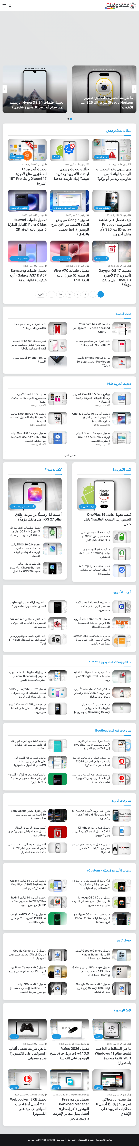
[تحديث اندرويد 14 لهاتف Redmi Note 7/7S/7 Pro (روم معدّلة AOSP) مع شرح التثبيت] (57, 902)
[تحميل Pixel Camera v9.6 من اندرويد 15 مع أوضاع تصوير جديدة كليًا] (57, 971)
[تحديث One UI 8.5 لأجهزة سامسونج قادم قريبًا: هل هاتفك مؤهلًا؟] (57, 398)
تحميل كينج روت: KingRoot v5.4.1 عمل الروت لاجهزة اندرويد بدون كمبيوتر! (91, 831)
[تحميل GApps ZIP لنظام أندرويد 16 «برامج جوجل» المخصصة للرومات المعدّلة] (121, 623)
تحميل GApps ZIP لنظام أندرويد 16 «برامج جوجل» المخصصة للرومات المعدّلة (92, 622)
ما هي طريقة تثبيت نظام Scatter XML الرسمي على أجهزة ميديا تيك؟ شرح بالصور (91, 639)
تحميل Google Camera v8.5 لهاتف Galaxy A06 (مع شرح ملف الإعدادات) (93, 987)
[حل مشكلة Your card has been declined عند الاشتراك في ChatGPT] (121, 328)
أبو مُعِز (126, 164)
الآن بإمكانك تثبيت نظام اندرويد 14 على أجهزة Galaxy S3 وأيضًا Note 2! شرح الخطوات (91, 884)
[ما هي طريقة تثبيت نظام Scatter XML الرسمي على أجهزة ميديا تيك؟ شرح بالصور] (121, 640)
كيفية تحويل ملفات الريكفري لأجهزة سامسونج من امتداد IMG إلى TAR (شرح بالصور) (92, 744)
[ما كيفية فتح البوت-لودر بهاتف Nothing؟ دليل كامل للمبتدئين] (122, 553)
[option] (104, 89)
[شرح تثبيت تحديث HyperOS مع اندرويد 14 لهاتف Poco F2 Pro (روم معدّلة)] (121, 918)
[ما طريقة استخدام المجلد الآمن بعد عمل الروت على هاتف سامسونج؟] (121, 606)
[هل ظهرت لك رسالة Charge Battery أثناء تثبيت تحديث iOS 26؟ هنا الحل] (52, 568)
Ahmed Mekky (37, 1094)
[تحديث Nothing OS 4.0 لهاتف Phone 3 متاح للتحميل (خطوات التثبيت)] (57, 418)
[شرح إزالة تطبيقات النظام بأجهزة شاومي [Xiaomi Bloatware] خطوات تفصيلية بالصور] (57, 675)
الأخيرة (41, 294)
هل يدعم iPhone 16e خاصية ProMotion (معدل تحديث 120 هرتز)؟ (92, 361)
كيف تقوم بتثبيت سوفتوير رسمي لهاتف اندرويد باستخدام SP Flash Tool (27, 639)
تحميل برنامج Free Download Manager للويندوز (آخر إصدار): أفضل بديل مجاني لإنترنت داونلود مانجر (71, 1108)
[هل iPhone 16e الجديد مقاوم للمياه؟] (57, 362)
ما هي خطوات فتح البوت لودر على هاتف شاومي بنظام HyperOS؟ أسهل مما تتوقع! (29, 761)
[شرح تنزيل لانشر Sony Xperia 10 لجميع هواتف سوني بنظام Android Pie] (57, 815)
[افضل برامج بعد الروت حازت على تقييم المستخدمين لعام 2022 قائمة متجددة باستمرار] (57, 847)
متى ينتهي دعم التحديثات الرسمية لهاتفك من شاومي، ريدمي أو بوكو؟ (113, 174)
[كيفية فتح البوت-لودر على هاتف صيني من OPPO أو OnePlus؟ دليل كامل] (122, 537)
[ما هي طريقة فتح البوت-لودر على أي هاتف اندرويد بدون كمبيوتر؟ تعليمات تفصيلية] (121, 779)
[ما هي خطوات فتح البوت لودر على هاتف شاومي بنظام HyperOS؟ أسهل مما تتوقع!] (57, 762)
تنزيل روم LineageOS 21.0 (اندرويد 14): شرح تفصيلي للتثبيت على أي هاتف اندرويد (91, 901)
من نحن (30, 1139)
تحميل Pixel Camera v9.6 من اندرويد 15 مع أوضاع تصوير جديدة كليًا (27, 971)
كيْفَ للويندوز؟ (122, 1010)
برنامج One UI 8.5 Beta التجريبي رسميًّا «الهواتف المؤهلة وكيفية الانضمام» (91, 397)
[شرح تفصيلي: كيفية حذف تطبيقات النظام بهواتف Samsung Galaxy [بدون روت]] (121, 708)
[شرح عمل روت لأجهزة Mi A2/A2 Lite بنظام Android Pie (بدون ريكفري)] (121, 815)
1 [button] (71, 119)
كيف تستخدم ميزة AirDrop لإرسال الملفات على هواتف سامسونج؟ (94, 569)
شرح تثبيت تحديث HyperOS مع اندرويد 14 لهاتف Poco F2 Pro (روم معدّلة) (92, 918)
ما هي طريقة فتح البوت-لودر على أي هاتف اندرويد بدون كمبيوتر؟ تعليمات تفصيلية (91, 778)
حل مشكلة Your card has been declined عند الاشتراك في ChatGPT (91, 327)
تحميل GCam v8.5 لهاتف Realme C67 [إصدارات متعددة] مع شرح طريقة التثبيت (28, 987)
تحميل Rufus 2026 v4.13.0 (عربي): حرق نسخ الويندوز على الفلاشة (69, 1053)
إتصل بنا (72, 1139)
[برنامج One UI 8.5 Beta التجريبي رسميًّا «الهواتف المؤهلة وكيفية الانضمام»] (121, 398)
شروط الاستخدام (86, 1139)
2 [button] (68, 119)
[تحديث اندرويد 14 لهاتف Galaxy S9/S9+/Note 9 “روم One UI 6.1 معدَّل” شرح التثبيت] (57, 885)
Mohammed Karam (77, 1094)
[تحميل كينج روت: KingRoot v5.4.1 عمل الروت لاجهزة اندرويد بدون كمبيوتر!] (121, 831)
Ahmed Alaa (80, 1044)
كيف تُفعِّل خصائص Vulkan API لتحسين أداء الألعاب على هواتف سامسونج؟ (28, 622)
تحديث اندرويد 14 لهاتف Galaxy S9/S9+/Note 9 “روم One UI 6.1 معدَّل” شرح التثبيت (28, 884)
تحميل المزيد (70, 455)
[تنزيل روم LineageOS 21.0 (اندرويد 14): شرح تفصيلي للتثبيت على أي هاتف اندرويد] (121, 902)
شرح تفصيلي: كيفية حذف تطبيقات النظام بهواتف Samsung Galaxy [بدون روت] (92, 708)
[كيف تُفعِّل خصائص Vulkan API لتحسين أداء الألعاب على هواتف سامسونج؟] (57, 623)
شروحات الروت (121, 800)
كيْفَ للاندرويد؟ (122, 469)
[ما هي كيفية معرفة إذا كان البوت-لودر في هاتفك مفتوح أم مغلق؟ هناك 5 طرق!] (57, 779)
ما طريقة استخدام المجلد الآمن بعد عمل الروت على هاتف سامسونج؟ (93, 606)
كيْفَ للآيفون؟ (53, 469)
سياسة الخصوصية (104, 1139)
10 (69, 294)
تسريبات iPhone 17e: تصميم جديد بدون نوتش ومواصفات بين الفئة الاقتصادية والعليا (28, 344)
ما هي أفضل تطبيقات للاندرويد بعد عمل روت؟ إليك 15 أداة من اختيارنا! (91, 848)
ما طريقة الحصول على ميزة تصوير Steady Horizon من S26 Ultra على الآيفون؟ (106, 102)
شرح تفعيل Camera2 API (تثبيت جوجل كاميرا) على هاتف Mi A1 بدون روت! (27, 708)
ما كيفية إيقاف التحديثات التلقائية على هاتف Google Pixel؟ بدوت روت (92, 675)
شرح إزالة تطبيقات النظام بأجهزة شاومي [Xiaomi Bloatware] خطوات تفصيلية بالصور (27, 675)
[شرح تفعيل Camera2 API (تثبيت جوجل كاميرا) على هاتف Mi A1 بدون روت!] (57, 709)
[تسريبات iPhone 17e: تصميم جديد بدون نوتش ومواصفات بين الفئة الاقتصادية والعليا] (57, 345)
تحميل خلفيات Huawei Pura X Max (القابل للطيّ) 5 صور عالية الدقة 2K (27, 224)
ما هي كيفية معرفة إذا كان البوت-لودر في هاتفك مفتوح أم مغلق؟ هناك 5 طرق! (27, 778)
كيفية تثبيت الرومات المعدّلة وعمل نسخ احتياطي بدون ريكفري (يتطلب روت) (27, 831)
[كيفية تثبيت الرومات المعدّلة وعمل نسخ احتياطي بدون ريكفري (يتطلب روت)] (57, 832)
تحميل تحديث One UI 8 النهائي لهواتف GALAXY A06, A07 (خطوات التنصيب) (93, 436)
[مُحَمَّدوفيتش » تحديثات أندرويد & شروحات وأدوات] (120, 5)
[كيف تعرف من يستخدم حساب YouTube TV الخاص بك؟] (121, 345)
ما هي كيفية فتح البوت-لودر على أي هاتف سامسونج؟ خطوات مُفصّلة (28, 744)
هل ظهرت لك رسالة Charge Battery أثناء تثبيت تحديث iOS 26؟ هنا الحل (25, 567)
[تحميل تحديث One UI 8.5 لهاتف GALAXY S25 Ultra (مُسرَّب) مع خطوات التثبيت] (57, 437)
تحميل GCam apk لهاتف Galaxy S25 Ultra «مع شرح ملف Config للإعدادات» (91, 971)
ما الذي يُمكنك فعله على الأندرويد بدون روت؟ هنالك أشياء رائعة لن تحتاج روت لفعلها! (91, 692)
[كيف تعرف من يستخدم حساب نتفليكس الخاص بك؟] (57, 328)
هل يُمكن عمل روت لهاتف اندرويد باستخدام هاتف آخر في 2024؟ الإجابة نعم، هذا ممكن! (91, 761)
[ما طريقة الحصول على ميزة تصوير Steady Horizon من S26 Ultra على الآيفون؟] (104, 89)
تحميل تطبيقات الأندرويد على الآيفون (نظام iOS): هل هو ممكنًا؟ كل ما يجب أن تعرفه (25, 531)
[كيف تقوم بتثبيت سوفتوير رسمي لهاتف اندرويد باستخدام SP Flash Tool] (57, 639)
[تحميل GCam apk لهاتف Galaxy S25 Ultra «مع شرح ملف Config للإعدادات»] (121, 971)
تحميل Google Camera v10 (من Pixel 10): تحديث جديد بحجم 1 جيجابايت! (27, 954)
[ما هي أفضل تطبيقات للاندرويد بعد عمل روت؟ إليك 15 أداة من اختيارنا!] (121, 848)
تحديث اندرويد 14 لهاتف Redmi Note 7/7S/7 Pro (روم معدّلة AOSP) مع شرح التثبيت (28, 901)
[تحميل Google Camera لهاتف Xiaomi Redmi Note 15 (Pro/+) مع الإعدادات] (121, 955)
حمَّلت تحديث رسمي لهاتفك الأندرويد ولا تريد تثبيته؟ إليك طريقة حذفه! (71, 174)
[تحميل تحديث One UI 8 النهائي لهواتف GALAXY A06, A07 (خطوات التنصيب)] (121, 437)
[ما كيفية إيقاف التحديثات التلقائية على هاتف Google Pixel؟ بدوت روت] (121, 676)
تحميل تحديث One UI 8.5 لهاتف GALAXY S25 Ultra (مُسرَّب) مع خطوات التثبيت (28, 436)
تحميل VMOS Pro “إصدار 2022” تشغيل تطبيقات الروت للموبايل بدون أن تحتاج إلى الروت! (27, 692)
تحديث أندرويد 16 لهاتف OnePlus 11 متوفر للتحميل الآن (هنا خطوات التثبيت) (91, 417)
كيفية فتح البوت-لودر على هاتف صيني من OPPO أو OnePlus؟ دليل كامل (95, 536)
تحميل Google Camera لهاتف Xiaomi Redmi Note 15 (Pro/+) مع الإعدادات (92, 954)
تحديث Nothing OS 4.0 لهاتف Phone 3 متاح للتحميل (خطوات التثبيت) (28, 417)
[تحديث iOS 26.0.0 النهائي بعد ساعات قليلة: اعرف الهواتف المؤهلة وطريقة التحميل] (52, 549)
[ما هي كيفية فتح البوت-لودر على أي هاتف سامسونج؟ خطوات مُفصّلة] (57, 745)
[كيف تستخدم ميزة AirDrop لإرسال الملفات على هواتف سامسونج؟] (122, 570)
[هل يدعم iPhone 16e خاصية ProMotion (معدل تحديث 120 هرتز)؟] (121, 362)
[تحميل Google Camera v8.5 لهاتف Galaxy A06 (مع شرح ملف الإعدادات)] (121, 988)
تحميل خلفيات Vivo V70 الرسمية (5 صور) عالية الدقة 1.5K (71, 275)
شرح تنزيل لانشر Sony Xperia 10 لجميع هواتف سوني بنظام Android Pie (28, 814)
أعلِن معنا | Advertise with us (51, 1139)
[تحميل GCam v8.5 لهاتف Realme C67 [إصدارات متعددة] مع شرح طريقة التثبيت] (57, 988)
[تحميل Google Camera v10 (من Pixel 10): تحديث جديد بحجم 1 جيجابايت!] (57, 955)
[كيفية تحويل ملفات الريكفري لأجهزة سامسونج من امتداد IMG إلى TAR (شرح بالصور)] (121, 745)
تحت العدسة (123, 314)
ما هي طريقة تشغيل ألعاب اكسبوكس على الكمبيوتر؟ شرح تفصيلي (28, 1053)
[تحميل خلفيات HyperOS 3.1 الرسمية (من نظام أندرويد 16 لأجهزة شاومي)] (35, 89)
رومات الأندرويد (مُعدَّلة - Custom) (109, 870)
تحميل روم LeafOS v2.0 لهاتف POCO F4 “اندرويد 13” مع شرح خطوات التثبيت (28, 918)
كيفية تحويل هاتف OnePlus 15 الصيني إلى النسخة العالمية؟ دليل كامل (107, 519)
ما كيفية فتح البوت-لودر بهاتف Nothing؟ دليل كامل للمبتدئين (94, 552)
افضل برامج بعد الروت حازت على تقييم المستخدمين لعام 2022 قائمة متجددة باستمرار (27, 848)
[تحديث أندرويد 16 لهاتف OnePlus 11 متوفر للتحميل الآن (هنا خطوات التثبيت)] (121, 418)
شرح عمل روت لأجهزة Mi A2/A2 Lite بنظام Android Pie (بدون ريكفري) (91, 814)
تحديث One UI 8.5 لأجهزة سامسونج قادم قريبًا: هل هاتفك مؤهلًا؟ (28, 397)
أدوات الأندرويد (122, 592)
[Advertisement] (69, 38)
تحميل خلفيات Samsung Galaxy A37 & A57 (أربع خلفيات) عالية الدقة (28, 275)
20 (60, 294)
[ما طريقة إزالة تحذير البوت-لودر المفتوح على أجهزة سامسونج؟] (57, 606)
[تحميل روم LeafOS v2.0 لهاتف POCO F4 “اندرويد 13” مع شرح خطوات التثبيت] (57, 918)
